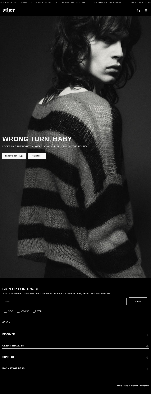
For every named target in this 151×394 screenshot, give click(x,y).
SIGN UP (138, 301)
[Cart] (138, 10)
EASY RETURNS (37, 2)
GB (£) (5, 322)
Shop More (36, 156)
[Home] (8, 10)
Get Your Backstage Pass (67, 2)
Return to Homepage (14, 156)
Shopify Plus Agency (130, 385)
